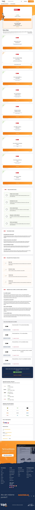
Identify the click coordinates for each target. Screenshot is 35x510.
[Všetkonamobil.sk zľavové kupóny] (17, 411)
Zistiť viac (17, 26)
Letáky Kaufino (11, 480)
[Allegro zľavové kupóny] (7, 413)
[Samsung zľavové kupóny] (17, 413)
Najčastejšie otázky (12, 471)
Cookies (19, 474)
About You (2, 480)
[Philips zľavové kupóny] (27, 413)
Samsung (2, 483)
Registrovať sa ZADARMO (17, 375)
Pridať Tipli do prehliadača (8, 455)
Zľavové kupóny (11, 477)
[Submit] (21, 1)
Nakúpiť (17, 19)
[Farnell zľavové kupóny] (27, 415)
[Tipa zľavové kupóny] (17, 415)
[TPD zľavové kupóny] (17, 408)
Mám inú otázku (29, 474)
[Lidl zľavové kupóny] (7, 408)
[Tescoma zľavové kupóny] (27, 408)
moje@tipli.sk (23, 495)
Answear (2, 477)
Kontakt (28, 477)
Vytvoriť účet (31, 1)
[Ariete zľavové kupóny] (7, 415)
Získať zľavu (17, 83)
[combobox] (14, 1)
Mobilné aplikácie (11, 474)
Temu (1, 471)
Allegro (2, 474)
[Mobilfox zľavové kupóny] (7, 411)
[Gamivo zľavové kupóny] (27, 411)
